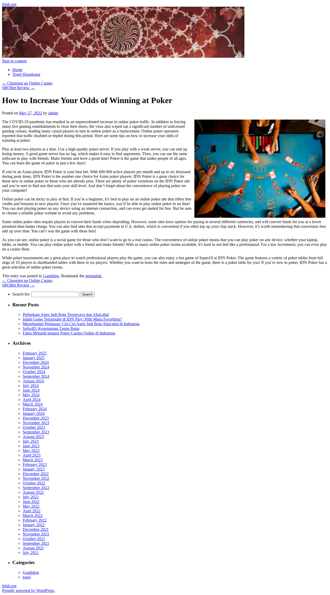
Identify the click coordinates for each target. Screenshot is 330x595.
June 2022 (31, 501)
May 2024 (31, 395)
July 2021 (31, 552)
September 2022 (36, 487)
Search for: (21, 294)
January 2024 (34, 413)
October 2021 (34, 539)
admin (53, 113)
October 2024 (34, 372)
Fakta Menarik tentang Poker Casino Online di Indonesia (69, 333)
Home (17, 70)
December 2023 (36, 418)
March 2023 (33, 460)
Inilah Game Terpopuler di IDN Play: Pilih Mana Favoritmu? (72, 319)
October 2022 (34, 483)
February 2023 (35, 464)
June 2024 (31, 390)
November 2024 (36, 367)
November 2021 (36, 534)
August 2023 (33, 436)
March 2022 (33, 515)
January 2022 (34, 525)
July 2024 (31, 385)
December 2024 (36, 362)
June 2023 (31, 446)
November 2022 (36, 478)
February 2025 (35, 353)
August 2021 (33, 548)
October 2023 (34, 427)
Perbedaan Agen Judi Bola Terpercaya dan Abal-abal (66, 314)
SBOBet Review (18, 88)
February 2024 (35, 409)
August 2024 (33, 381)
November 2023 (36, 423)
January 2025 (34, 358)
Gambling (51, 276)
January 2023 (34, 469)
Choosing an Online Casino (27, 83)
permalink (93, 276)
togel (27, 577)
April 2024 (31, 399)
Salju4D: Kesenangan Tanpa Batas (51, 328)
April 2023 (31, 455)
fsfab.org (9, 4)
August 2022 (33, 492)
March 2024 (33, 404)
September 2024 (36, 376)
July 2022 (31, 497)
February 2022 (35, 520)
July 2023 (31, 441)
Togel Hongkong (26, 74)
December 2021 (36, 529)
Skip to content (14, 61)
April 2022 (31, 511)
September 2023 (36, 432)
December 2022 (36, 474)
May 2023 (31, 450)
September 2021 (36, 543)
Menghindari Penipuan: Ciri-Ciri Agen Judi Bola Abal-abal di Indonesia (81, 324)
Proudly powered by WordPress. (28, 590)
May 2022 (31, 506)
